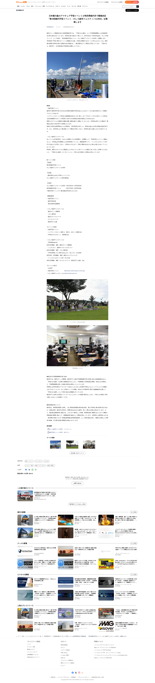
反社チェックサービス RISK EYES (103, 657)
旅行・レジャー (29, 461)
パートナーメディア (32, 652)
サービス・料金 (31, 646)
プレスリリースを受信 (116, 2)
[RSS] (82, 673)
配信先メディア (31, 649)
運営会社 (53, 677)
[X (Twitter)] (29, 469)
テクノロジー (38, 461)
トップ (18, 636)
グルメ (28, 6)
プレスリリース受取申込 (67, 660)
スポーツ (57, 6)
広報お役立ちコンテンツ (33, 657)
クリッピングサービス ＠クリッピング (104, 645)
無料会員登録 (64, 645)
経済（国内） (51, 465)
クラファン (85, 6)
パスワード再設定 (65, 650)
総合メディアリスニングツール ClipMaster (105, 647)
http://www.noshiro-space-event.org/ (74, 270)
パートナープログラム (63, 677)
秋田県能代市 (50, 27)
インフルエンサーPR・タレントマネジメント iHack (107, 652)
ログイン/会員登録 (133, 2)
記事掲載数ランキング (32, 654)
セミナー (63, 665)
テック (68, 6)
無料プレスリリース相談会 (67, 663)
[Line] (32, 469)
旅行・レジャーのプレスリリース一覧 (31, 636)
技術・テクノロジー (40, 465)
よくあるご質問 (65, 655)
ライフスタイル (50, 6)
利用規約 (73, 677)
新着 (18, 6)
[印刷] (35, 469)
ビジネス (63, 6)
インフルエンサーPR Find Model (102, 650)
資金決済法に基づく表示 (98, 677)
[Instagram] (79, 673)
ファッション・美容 (40, 6)
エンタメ (23, 6)
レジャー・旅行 (29, 465)
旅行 (32, 6)
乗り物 (79, 6)
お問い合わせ (77, 483)
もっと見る (134, 512)
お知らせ (63, 657)
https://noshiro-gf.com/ (70, 273)
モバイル (74, 6)
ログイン (63, 647)
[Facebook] (26, 469)
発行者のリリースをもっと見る (77, 504)
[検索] (137, 6)
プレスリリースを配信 (102, 2)
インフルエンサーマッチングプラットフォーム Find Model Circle (110, 655)
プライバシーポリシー (83, 677)
